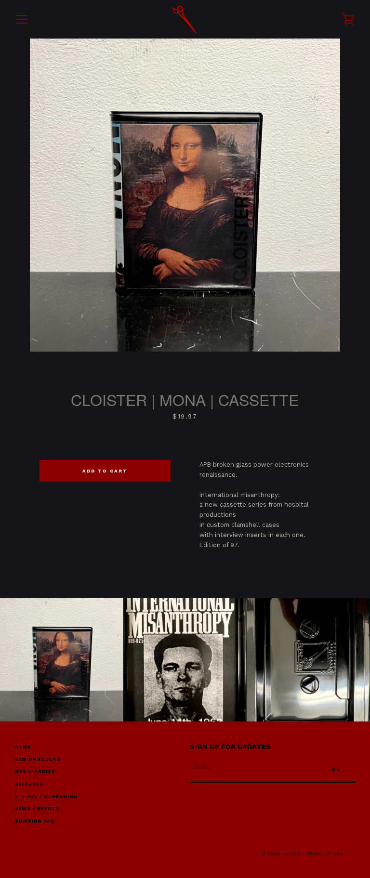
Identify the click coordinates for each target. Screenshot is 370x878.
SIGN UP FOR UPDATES (230, 746)
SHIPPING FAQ (34, 821)
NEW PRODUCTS (37, 759)
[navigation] (22, 19)
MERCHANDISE (34, 771)
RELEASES (28, 783)
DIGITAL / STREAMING (46, 796)
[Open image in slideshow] (185, 195)
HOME (22, 746)
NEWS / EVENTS (37, 808)
